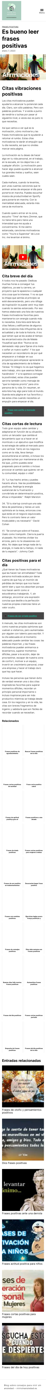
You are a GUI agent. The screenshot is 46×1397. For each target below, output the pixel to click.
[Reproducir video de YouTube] (23, 257)
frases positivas (10, 27)
